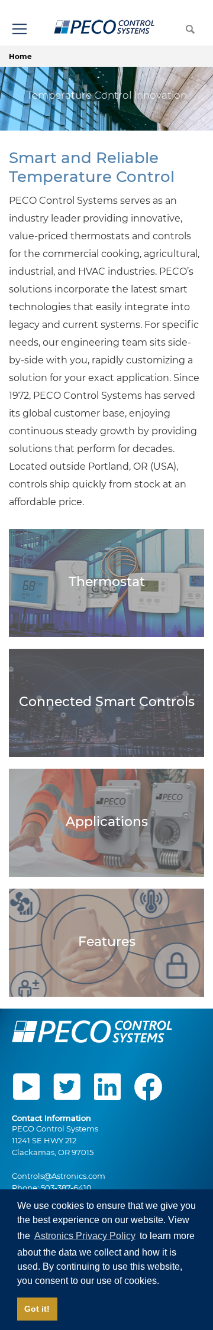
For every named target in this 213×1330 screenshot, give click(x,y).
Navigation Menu (19, 29)
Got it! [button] (37, 1308)
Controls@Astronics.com (58, 1176)
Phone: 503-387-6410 (52, 1187)
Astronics (104, 27)
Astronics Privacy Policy (84, 1236)
